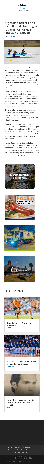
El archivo (16, 452)
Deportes (8, 36)
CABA (34, 447)
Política (17, 447)
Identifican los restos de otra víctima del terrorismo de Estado (20, 402)
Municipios (30, 450)
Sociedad (10, 407)
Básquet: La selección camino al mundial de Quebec (21, 362)
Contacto (25, 452)
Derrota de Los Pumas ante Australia (20, 324)
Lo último (17, 36)
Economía (26, 447)
